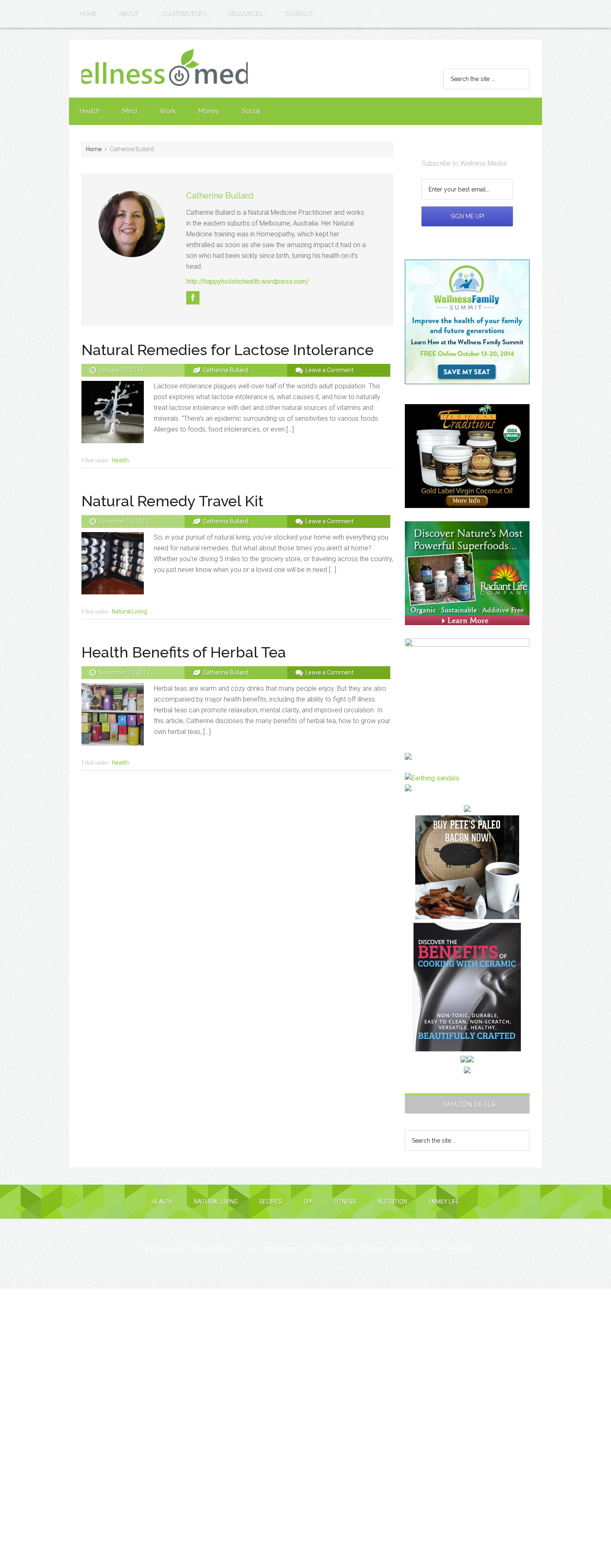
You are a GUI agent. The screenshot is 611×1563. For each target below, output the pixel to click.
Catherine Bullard (220, 196)
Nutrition (392, 1201)
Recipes (270, 1201)
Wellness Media (164, 68)
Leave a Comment (330, 370)
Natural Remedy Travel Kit (172, 501)
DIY (308, 1201)
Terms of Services (363, 1248)
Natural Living (129, 611)
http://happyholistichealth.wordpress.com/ (247, 281)
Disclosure (320, 1248)
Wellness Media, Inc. (217, 1248)
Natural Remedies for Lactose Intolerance (227, 349)
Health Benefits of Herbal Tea (183, 652)
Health (120, 460)
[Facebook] (193, 297)
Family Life (444, 1201)
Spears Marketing (449, 1248)
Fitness (345, 1201)
